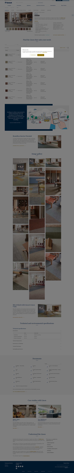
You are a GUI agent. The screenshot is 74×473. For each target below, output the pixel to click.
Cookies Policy (44, 52)
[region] (37, 52)
